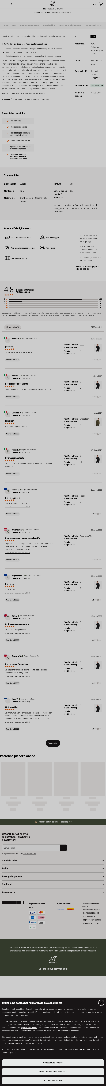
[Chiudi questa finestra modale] (101, 1003)
